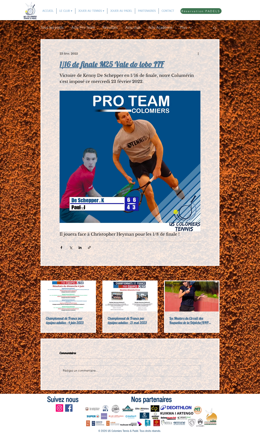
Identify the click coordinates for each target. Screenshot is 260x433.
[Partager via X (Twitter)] (71, 247)
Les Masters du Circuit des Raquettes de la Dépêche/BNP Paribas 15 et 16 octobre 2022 (189, 320)
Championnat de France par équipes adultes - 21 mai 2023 (127, 320)
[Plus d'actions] (198, 53)
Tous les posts (52, 27)
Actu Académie (160, 27)
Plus (183, 27)
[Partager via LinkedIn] (80, 247)
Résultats (110, 27)
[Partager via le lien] (89, 247)
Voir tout (213, 273)
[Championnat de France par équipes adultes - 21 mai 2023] (130, 296)
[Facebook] (69, 408)
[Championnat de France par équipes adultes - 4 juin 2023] (68, 296)
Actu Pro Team (83, 27)
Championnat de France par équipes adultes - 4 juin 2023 (65, 320)
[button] (214, 27)
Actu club (132, 27)
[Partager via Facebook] (61, 247)
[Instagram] (59, 408)
